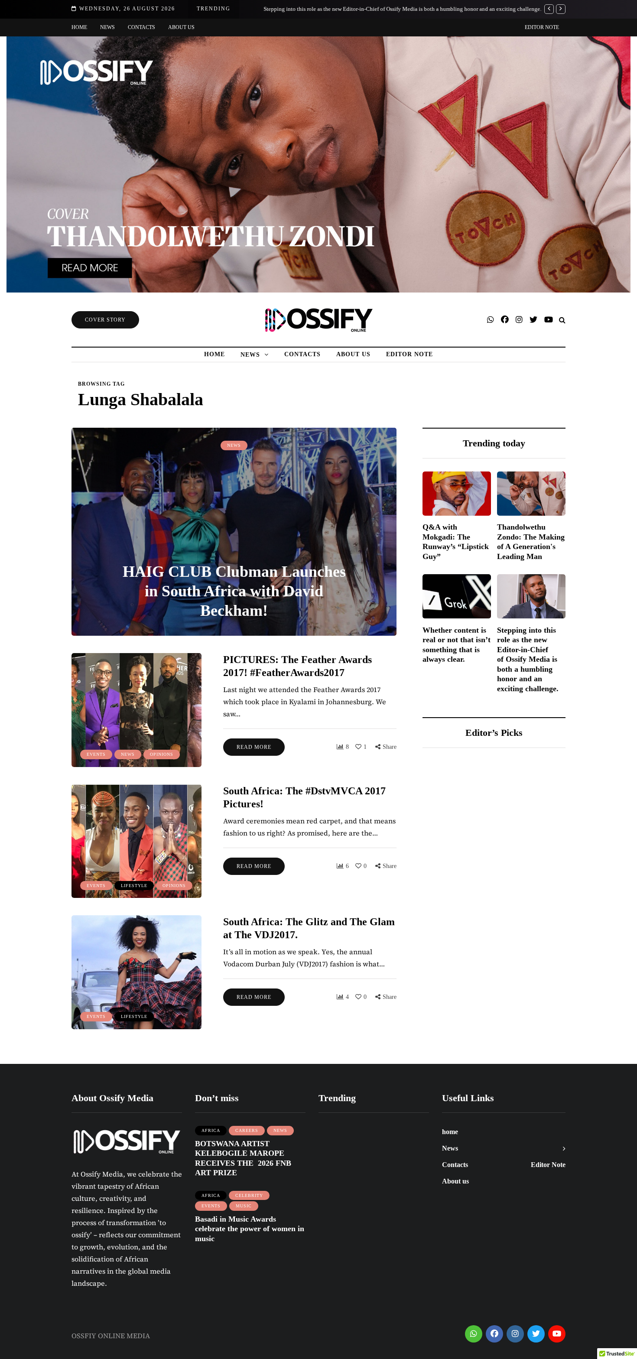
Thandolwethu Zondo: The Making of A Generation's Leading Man (531, 542)
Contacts (141, 27)
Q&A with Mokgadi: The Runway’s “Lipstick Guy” (455, 542)
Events (96, 754)
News (107, 27)
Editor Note (542, 27)
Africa (211, 1130)
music (244, 1205)
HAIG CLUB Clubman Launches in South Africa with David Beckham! (234, 591)
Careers (246, 1130)
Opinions (161, 754)
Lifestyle (134, 885)
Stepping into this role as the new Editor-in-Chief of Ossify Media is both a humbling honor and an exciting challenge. (391, 9)
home (79, 27)
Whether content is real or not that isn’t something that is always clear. (456, 644)
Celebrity (249, 1195)
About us (181, 27)
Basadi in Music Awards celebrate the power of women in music (249, 1229)
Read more (254, 747)
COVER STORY (105, 320)
